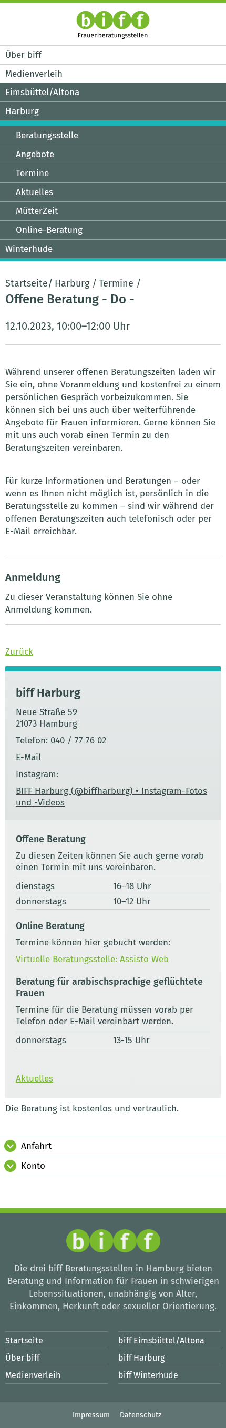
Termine (116, 283)
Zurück (19, 651)
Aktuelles (34, 1078)
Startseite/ (29, 283)
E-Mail (28, 757)
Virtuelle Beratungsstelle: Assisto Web (92, 959)
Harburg (72, 283)
